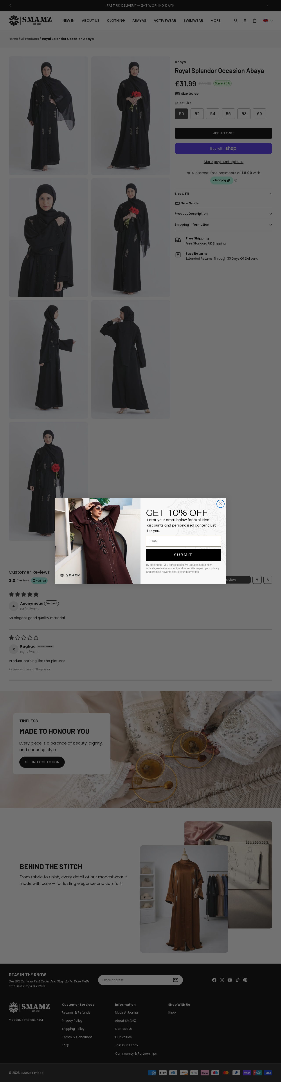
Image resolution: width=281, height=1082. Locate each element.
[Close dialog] (220, 504)
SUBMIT (183, 554)
